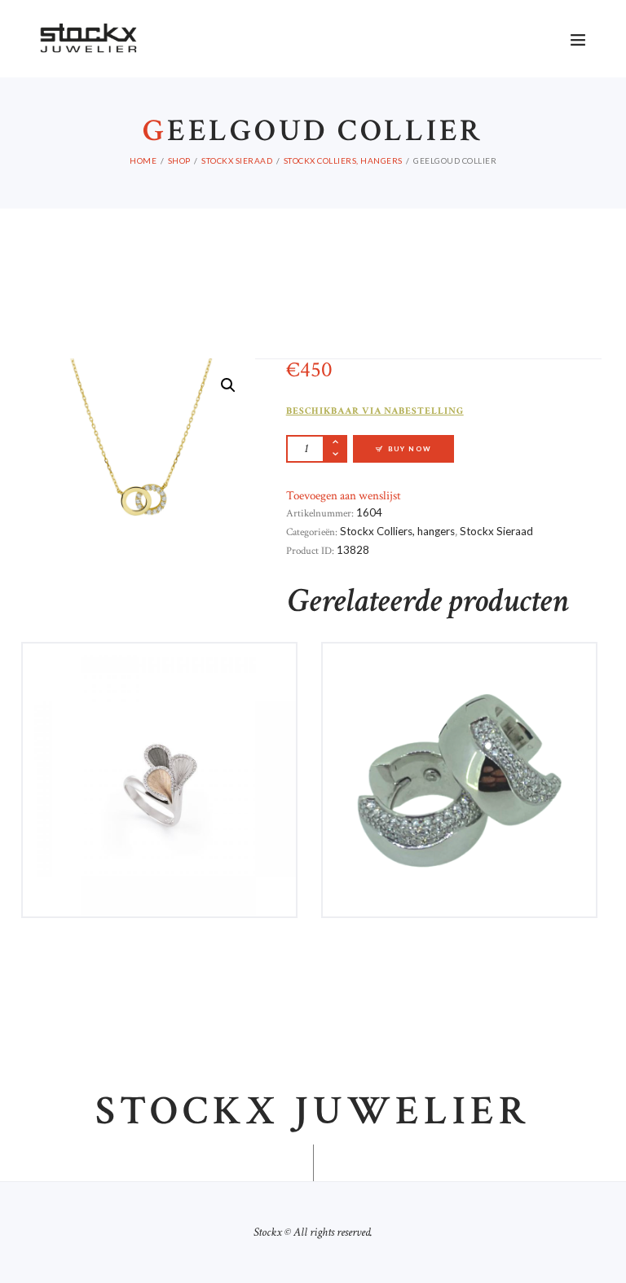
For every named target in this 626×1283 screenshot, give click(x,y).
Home (143, 160)
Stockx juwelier (313, 1112)
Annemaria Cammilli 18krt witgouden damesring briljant (160, 679)
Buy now (410, 449)
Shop (179, 160)
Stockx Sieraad (236, 160)
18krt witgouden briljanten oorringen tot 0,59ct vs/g (459, 679)
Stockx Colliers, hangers (343, 160)
